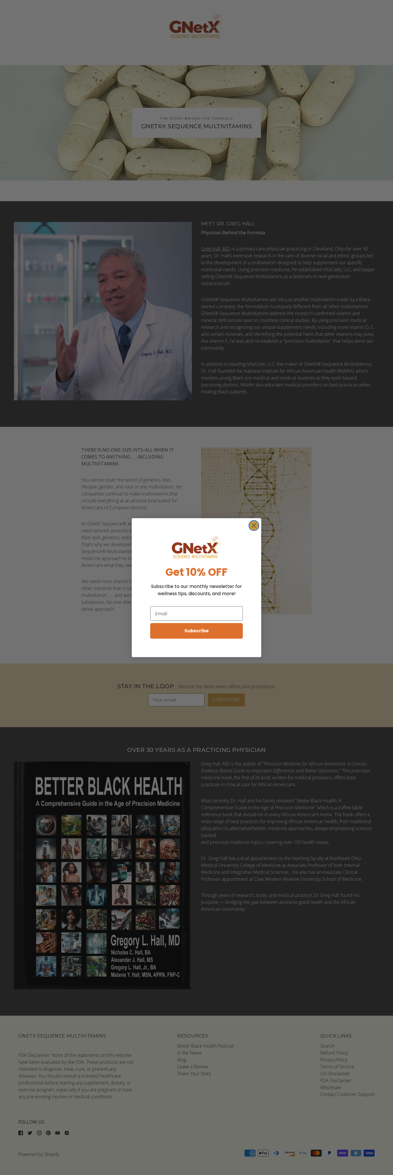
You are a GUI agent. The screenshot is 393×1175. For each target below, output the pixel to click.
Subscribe (196, 630)
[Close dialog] (254, 525)
